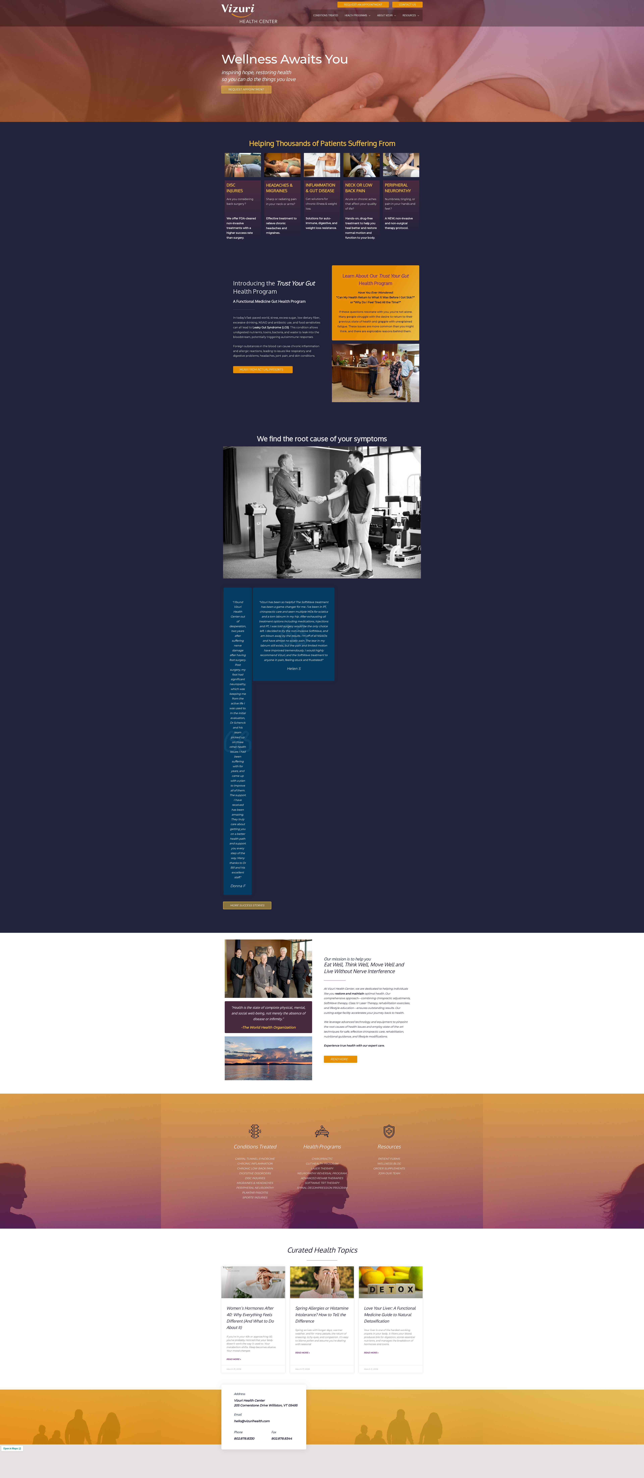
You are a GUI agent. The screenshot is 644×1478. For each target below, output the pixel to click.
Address (239, 1394)
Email (237, 1414)
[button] (363, 5)
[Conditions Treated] (255, 1131)
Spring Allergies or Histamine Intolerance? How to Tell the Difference (321, 1314)
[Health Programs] (322, 1131)
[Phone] (228, 1432)
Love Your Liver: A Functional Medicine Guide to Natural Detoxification (390, 1314)
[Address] (228, 1393)
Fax (273, 1432)
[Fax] (266, 1432)
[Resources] (389, 1131)
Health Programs (322, 1146)
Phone (238, 1432)
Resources (389, 1146)
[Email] (228, 1414)
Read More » (233, 1359)
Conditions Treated (254, 1146)
